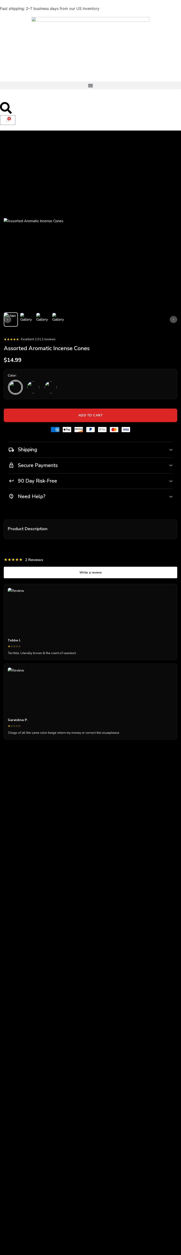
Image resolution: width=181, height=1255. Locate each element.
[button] (90, 85)
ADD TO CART (90, 415)
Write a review (90, 572)
